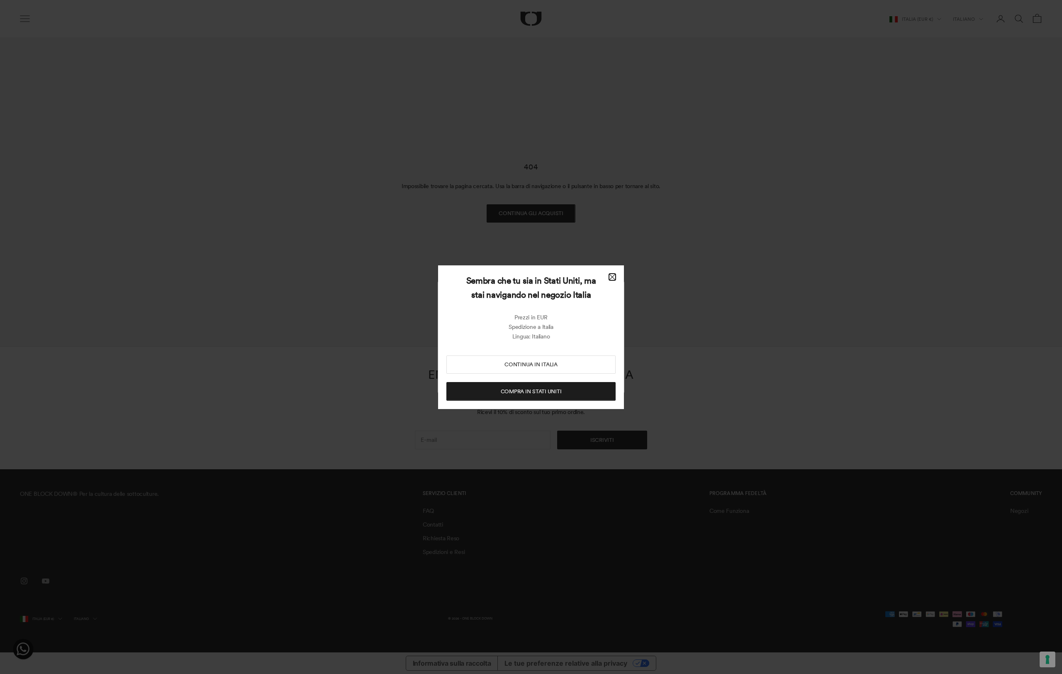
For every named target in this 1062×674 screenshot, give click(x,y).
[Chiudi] (612, 277)
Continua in (531, 364)
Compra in (531, 391)
